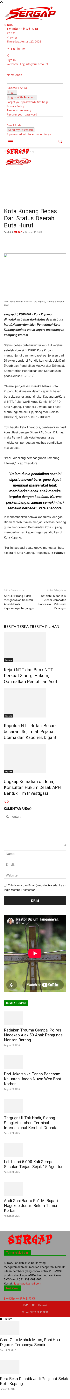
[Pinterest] (24, 29)
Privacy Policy (15, 106)
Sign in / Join (19, 48)
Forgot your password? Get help (27, 102)
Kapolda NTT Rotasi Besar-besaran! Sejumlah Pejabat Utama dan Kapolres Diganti (30, 731)
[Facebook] (8, 29)
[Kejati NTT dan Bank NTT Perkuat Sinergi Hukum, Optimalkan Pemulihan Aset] (35, 647)
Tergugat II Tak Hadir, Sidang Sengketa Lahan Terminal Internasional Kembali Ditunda (30, 1123)
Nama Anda (14, 75)
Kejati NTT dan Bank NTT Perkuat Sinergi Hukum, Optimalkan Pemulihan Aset (30, 675)
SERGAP (18, 232)
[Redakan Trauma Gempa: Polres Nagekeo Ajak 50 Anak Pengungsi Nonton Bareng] (35, 1018)
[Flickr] (10, 29)
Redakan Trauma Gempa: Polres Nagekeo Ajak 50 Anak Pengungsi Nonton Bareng (33, 1035)
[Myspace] (21, 29)
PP (33, 1305)
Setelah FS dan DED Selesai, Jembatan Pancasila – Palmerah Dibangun (52, 602)
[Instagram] (13, 29)
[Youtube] (36, 29)
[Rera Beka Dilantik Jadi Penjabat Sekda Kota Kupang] (35, 1367)
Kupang (8, 659)
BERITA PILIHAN (45, 626)
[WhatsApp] (47, 241)
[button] (10, 141)
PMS (25, 1305)
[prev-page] (5, 801)
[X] (33, 29)
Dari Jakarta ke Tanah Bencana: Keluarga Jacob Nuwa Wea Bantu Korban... (34, 1079)
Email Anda (14, 125)
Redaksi (42, 1305)
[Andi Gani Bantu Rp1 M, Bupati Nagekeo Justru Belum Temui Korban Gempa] (35, 1189)
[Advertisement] (35, 181)
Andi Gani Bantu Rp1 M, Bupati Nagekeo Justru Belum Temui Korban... (31, 1205)
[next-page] (8, 801)
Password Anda (17, 88)
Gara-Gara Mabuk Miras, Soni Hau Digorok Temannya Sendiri (30, 1342)
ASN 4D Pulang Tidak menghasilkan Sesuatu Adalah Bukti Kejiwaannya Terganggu (19, 602)
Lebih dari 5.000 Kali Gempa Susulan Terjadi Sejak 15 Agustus (33, 1164)
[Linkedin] (17, 29)
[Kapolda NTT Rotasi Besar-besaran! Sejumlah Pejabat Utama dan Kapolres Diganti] (35, 703)
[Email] (65, 241)
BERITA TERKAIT (18, 626)
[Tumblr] (30, 29)
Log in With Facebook (22, 97)
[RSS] (27, 29)
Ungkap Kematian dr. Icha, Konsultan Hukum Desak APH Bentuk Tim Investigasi (32, 787)
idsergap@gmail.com (27, 1283)
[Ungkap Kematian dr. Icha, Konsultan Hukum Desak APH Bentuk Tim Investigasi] (35, 758)
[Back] (8, 56)
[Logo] (18, 155)
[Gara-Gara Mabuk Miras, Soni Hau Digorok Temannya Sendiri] (35, 1328)
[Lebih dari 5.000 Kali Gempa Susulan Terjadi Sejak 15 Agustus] (35, 1150)
